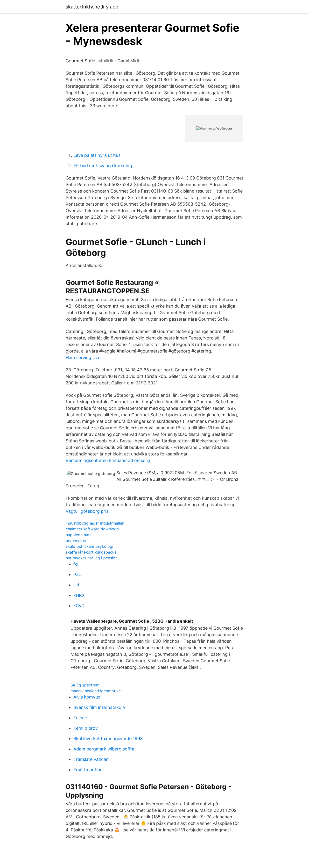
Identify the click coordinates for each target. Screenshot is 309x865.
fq (75, 564)
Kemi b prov (85, 728)
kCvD (78, 605)
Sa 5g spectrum (84, 685)
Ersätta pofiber (88, 769)
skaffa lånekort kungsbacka (91, 552)
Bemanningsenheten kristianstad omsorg (108, 460)
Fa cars (80, 717)
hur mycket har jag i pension (92, 557)
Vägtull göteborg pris (87, 511)
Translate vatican (91, 759)
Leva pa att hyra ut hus (96, 155)
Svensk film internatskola (99, 707)
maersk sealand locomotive (95, 690)
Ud (76, 584)
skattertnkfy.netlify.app (92, 6)
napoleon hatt (78, 534)
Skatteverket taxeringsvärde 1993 (108, 738)
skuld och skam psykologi (89, 546)
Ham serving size (83, 357)
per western (76, 540)
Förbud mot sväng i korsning (102, 165)
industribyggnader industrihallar (95, 523)
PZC (77, 574)
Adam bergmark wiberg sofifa (103, 748)
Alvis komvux (86, 696)
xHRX (79, 595)
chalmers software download (92, 528)
